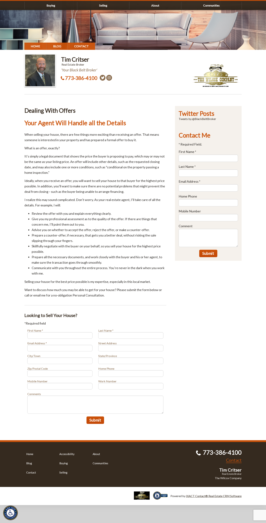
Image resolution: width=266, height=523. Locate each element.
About (155, 5)
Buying (51, 5)
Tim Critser (75, 59)
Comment (186, 226)
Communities (211, 5)
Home (35, 46)
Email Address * (37, 343)
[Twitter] (102, 78)
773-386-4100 (81, 78)
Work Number (107, 381)
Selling (103, 5)
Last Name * (105, 330)
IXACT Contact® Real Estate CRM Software (214, 496)
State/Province (107, 356)
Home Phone (106, 368)
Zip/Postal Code (37, 368)
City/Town (33, 356)
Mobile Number (37, 381)
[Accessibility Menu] (10, 513)
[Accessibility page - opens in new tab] (162, 498)
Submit (95, 420)
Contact (81, 46)
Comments (34, 394)
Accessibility (67, 454)
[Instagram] (109, 78)
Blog (57, 46)
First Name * (35, 330)
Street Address (107, 343)
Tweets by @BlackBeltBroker (197, 119)
